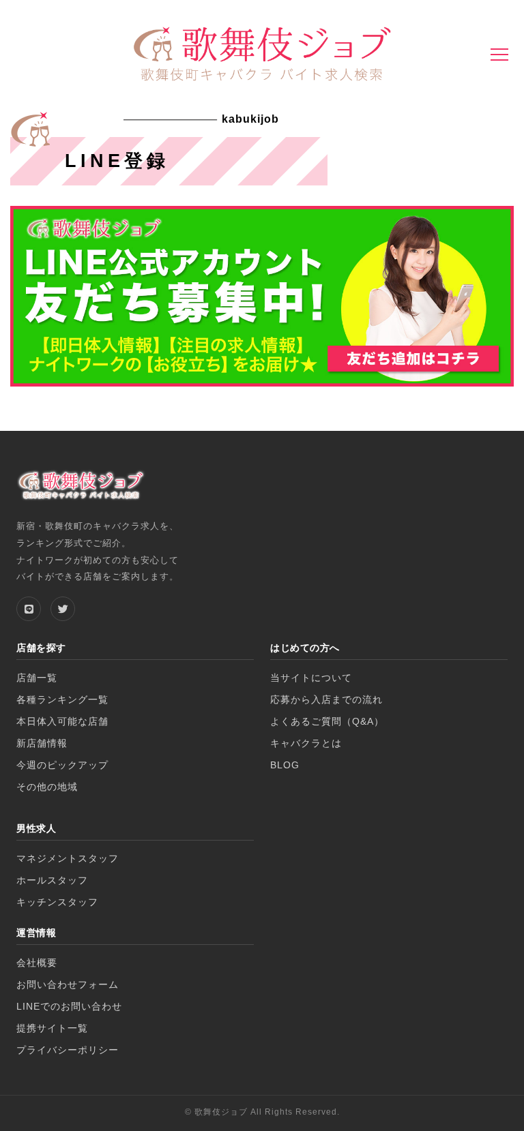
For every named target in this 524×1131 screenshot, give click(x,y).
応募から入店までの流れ (326, 700)
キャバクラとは (306, 743)
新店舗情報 (42, 743)
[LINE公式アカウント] (28, 609)
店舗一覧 (36, 678)
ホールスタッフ (52, 880)
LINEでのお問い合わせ (69, 1006)
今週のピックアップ (62, 765)
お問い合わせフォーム (67, 985)
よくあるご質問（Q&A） (327, 722)
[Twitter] (62, 609)
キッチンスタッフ (57, 902)
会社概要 (36, 963)
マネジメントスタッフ (67, 859)
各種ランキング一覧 (62, 700)
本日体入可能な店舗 (62, 722)
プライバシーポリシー (67, 1050)
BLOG (285, 765)
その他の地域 (47, 787)
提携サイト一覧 (52, 1028)
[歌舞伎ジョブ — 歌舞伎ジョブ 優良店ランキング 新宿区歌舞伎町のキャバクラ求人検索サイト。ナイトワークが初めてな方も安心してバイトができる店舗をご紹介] (262, 55)
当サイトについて (311, 678)
